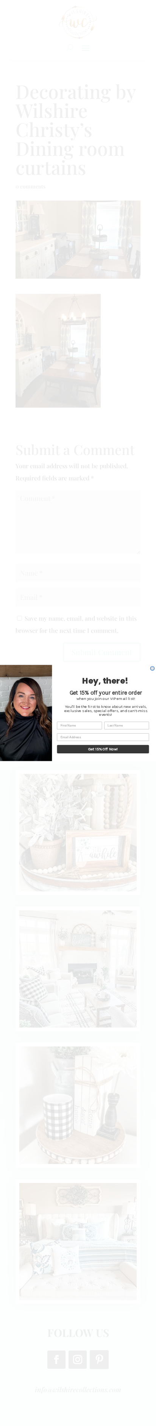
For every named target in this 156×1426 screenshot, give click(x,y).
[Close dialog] (152, 669)
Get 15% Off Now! (103, 749)
